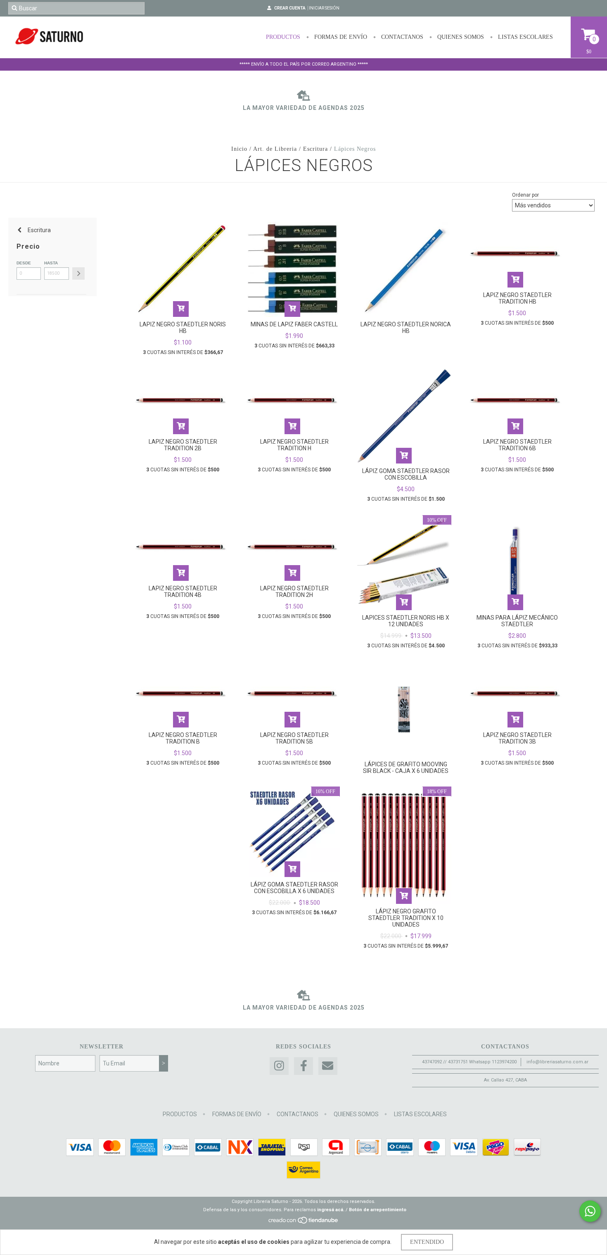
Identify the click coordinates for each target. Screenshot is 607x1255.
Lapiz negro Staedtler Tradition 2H (294, 591)
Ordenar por (525, 195)
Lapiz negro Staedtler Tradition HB (517, 298)
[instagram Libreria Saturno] (279, 1066)
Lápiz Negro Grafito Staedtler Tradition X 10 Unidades (405, 918)
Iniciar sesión (324, 8)
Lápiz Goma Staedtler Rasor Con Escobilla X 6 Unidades (294, 887)
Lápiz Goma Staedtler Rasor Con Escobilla (406, 474)
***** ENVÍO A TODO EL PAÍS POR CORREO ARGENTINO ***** (303, 64)
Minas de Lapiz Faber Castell (294, 324)
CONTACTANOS (401, 37)
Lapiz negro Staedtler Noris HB (183, 327)
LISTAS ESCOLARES (524, 37)
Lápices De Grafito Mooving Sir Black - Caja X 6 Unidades (405, 767)
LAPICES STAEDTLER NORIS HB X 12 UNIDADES (405, 621)
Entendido (427, 1242)
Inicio (239, 149)
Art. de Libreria (275, 149)
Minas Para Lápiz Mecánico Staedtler (517, 621)
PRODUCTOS (283, 37)
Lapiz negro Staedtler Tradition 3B (517, 738)
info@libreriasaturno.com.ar (557, 1062)
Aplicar (78, 273)
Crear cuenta (290, 8)
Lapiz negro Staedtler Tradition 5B (294, 738)
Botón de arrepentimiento (377, 1209)
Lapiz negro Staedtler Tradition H (294, 445)
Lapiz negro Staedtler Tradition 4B (183, 591)
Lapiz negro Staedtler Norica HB (405, 327)
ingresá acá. (330, 1209)
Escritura (315, 149)
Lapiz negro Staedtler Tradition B (183, 738)
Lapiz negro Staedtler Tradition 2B (183, 445)
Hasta (51, 263)
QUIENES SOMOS (460, 37)
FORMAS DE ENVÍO (340, 37)
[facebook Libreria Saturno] (303, 1066)
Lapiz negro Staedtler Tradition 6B (517, 445)
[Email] (327, 1066)
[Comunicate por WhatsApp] (590, 1211)
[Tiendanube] (304, 1223)
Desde (24, 263)
